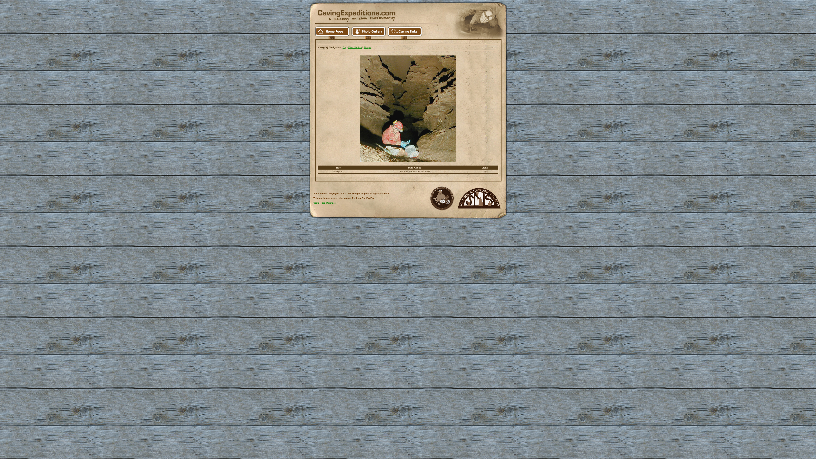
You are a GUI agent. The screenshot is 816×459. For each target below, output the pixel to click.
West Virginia (355, 47)
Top (344, 47)
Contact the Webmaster (325, 203)
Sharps (367, 47)
